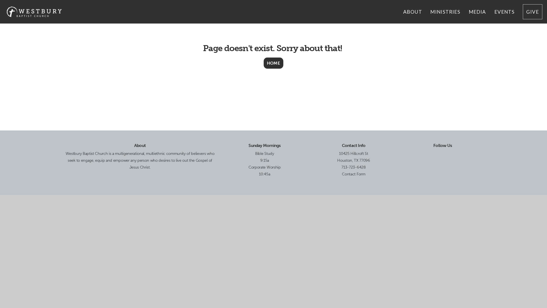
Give (532, 12)
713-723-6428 (353, 167)
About (413, 12)
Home (273, 63)
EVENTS (505, 12)
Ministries (445, 12)
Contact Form (353, 174)
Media (478, 12)
